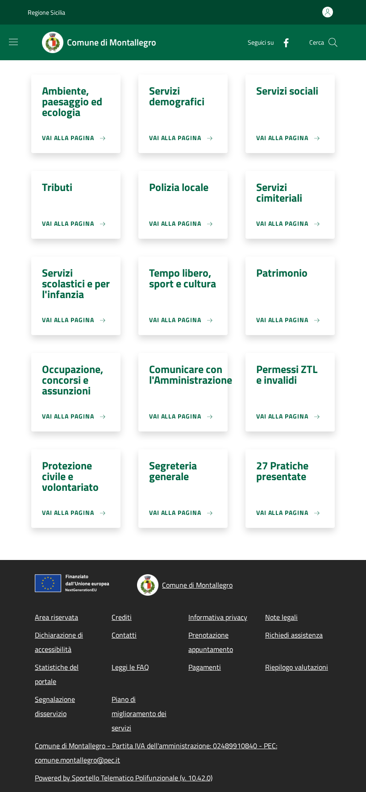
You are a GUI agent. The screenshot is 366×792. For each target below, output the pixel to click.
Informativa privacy (217, 617)
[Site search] (333, 42)
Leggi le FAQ (130, 667)
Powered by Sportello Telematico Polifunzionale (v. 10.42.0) (123, 777)
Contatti (124, 635)
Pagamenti (204, 667)
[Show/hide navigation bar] (13, 42)
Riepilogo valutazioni (296, 667)
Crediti (122, 617)
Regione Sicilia (46, 12)
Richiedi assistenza (294, 635)
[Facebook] (282, 42)
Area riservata (56, 617)
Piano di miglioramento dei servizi (139, 713)
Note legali (281, 617)
